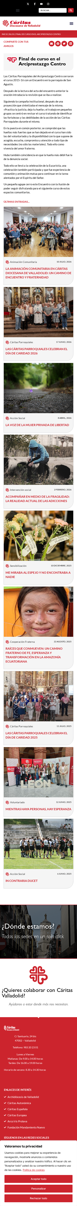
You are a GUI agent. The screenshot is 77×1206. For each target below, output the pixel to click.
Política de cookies (34, 1169)
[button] (18, 10)
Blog (12, 34)
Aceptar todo (38, 1178)
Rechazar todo (38, 1198)
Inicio (5, 34)
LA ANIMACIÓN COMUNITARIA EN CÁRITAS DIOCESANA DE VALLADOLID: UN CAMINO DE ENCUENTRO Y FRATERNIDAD (38, 273)
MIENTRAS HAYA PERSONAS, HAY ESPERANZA (38, 809)
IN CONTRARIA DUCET (22, 881)
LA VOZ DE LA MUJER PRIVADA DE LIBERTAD (37, 425)
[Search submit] (71, 10)
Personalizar (38, 1188)
